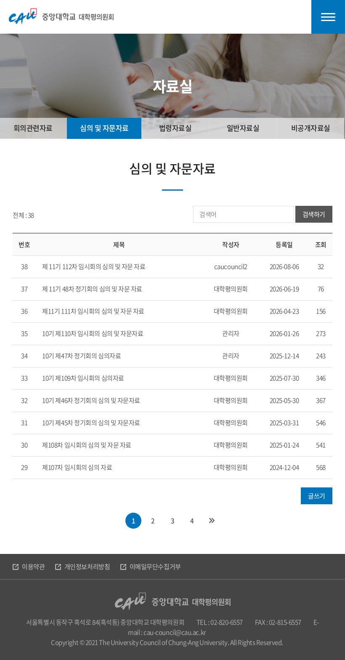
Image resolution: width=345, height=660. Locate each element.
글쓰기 (316, 495)
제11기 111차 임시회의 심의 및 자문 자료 (93, 311)
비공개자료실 (310, 127)
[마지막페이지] (212, 521)
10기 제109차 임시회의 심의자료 (83, 378)
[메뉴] (328, 17)
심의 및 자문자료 (104, 127)
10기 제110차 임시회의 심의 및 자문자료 (92, 333)
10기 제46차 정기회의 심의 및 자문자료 (91, 400)
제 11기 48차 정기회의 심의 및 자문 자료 (92, 288)
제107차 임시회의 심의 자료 (77, 467)
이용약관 (33, 566)
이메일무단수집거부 (155, 566)
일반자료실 (243, 127)
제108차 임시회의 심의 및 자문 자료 (86, 445)
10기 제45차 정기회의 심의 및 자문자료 (91, 422)
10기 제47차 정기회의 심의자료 (81, 355)
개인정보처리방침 (87, 566)
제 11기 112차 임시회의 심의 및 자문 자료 (93, 266)
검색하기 (314, 214)
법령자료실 (175, 127)
